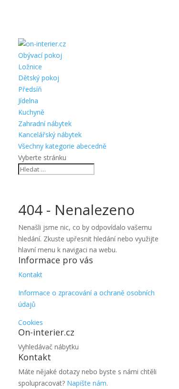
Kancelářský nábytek (50, 134)
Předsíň (30, 89)
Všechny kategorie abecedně (62, 146)
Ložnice (30, 66)
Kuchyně (31, 112)
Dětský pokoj (38, 77)
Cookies (30, 322)
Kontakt (30, 274)
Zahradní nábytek (45, 123)
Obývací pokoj (40, 55)
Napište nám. (87, 383)
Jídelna (28, 100)
